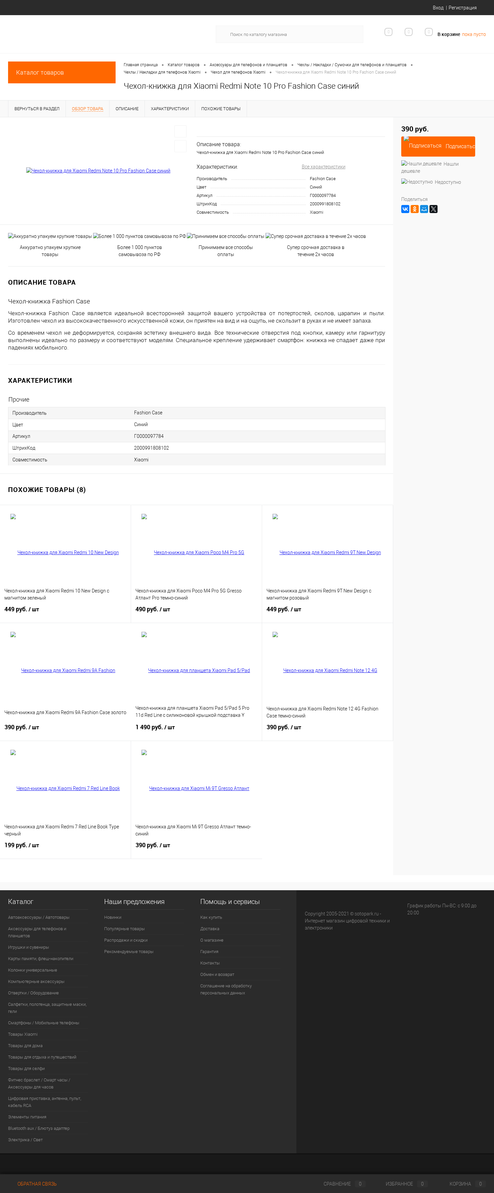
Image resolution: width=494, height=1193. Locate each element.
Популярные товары (124, 928)
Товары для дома (25, 1045)
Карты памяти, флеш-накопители (40, 958)
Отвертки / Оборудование (33, 992)
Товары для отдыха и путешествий (42, 1057)
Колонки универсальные (32, 970)
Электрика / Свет (25, 1139)
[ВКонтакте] (405, 209)
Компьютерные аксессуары (36, 981)
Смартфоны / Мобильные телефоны (43, 1022)
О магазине (211, 940)
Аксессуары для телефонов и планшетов (37, 932)
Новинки (112, 917)
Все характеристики (323, 166)
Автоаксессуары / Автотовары (39, 917)
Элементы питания (27, 1116)
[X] (433, 209)
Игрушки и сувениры (28, 947)
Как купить (211, 917)
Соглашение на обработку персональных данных (226, 989)
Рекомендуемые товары (129, 951)
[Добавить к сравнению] (180, 146)
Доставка (209, 928)
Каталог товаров (40, 72)
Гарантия (209, 951)
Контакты (210, 962)
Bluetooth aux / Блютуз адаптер (39, 1128)
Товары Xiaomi (23, 1034)
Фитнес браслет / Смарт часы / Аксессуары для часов (39, 1083)
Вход (438, 7)
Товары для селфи (26, 1068)
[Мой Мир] (424, 209)
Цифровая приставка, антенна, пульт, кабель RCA (44, 1102)
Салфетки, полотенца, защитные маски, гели (47, 1008)
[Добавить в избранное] (180, 131)
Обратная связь (36, 1184)
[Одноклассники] (415, 209)
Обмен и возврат (217, 974)
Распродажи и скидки (126, 940)
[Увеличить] (98, 171)
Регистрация (463, 7)
